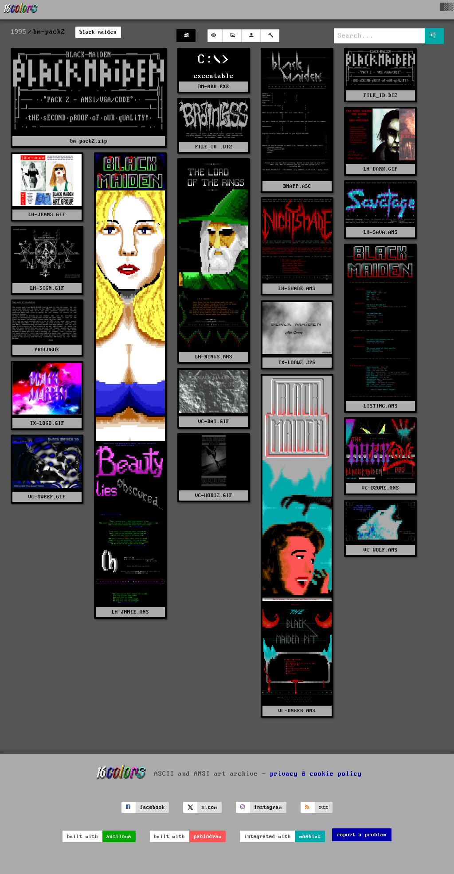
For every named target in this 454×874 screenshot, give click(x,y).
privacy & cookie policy (316, 773)
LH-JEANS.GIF (47, 215)
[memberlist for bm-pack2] (186, 35)
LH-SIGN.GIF (47, 288)
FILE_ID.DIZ (381, 95)
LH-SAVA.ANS (381, 232)
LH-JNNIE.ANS (130, 612)
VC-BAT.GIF (213, 421)
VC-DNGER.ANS (297, 711)
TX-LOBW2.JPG (297, 362)
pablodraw (208, 836)
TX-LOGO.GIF (47, 423)
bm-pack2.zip (88, 141)
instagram (268, 807)
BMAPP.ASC (297, 186)
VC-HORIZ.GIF (213, 495)
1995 (19, 31)
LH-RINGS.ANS (213, 357)
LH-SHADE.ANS (297, 288)
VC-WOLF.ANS (381, 550)
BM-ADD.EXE (213, 86)
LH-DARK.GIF (381, 169)
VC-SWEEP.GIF (47, 497)
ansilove (118, 836)
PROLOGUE (47, 350)
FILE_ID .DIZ (213, 147)
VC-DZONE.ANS (380, 488)
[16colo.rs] (21, 9)
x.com (209, 807)
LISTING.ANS (381, 406)
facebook (152, 807)
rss (324, 807)
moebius (310, 836)
